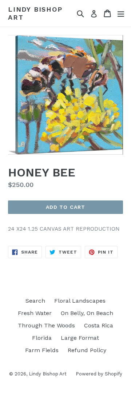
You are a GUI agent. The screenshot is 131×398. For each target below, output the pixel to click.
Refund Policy (87, 350)
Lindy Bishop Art (35, 13)
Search (35, 300)
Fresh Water (35, 313)
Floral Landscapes (80, 300)
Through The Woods (46, 325)
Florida (42, 337)
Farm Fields (42, 350)
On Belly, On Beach (87, 313)
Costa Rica (98, 325)
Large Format (80, 337)
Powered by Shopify (99, 374)
